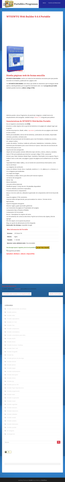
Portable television (12, 407)
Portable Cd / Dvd (12, 322)
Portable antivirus (11, 312)
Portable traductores (12, 411)
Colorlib (30, 480)
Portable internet (11, 361)
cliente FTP (37, 117)
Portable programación (13, 391)
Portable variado (11, 417)
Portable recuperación (13, 398)
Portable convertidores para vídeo (16, 335)
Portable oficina (11, 378)
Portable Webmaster (12, 424)
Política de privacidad (54, 3)
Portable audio (11, 315)
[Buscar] (58, 442)
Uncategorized (11, 434)
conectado (17, 289)
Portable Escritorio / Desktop (15, 345)
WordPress (44, 480)
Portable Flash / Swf (12, 348)
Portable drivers (11, 342)
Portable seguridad (12, 404)
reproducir (31, 130)
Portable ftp (10, 355)
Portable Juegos (11, 368)
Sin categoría (10, 430)
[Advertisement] (32, 33)
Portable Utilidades (12, 414)
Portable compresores (13, 328)
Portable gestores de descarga (15, 358)
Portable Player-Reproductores (15, 388)
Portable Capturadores (13, 319)
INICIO (44, 3)
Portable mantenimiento (13, 371)
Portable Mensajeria (12, 374)
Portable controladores (13, 332)
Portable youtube (11, 427)
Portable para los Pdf (12, 384)
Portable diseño (11, 338)
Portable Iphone (11, 365)
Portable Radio (11, 394)
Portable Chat (10, 325)
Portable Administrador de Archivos (16, 309)
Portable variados (12, 421)
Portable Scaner (11, 401)
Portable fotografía (12, 351)
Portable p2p (10, 381)
